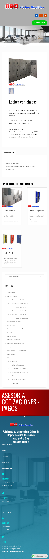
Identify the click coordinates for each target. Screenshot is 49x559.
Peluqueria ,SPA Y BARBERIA (17, 351)
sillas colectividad (18, 365)
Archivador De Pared (19, 307)
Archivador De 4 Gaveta (20, 300)
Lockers (20, 129)
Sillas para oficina (18, 376)
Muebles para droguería (15, 343)
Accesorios (11, 293)
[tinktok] (45, 15)
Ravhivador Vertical (14, 322)
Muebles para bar (13, 340)
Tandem (15, 383)
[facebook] (36, 15)
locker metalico (28, 137)
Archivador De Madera (20, 303)
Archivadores (12, 296)
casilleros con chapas (24, 132)
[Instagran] (41, 15)
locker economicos (25, 134)
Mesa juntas (11, 336)
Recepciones (11, 354)
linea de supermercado (15, 329)
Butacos (15, 361)
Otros (9, 347)
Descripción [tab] (9, 153)
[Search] (41, 276)
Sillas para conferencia (20, 372)
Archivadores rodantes (20, 318)
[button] (33, 62)
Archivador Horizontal (19, 311)
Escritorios (11, 325)
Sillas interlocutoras (19, 369)
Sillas (9, 358)
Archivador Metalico (19, 314)
